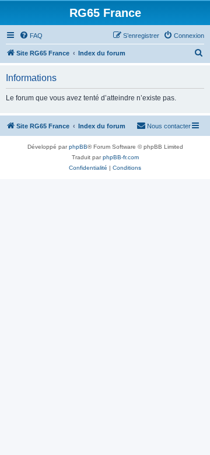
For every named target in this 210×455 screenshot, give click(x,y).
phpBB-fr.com (121, 157)
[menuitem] (31, 36)
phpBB (78, 147)
